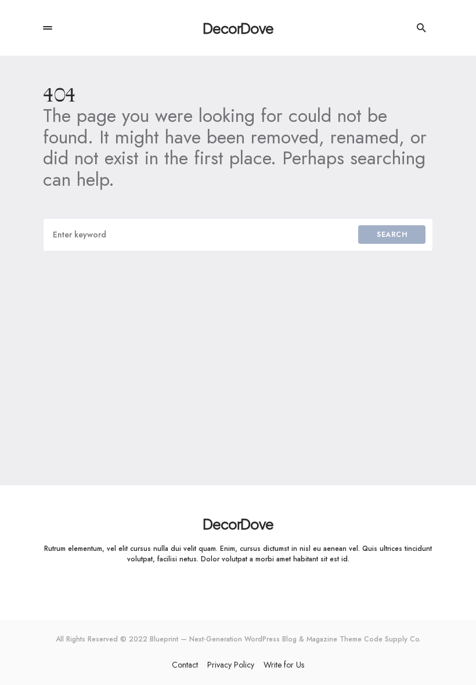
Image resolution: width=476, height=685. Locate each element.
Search (392, 234)
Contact (185, 665)
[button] (47, 28)
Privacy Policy (230, 665)
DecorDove (238, 28)
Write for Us (284, 665)
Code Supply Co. (392, 639)
